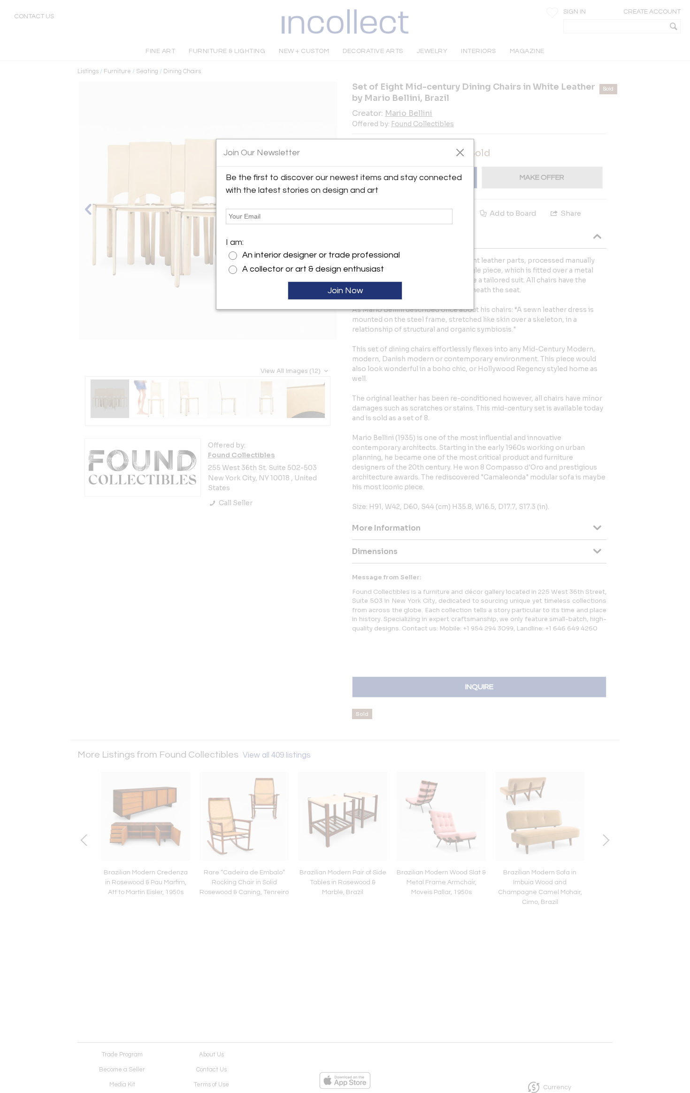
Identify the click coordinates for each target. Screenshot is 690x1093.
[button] (459, 152)
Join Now (345, 290)
